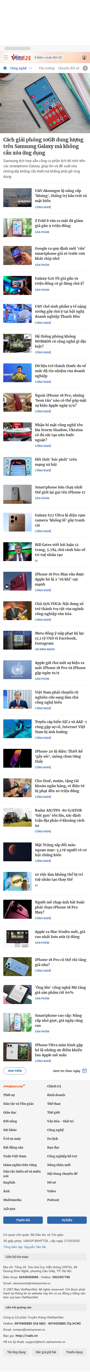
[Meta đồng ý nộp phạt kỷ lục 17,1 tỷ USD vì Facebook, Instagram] (17, 640)
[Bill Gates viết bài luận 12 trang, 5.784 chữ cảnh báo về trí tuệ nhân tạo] (17, 551)
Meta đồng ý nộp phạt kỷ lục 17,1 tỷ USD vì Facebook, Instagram (59, 638)
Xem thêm (15, 1070)
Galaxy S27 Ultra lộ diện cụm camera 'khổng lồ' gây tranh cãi (60, 520)
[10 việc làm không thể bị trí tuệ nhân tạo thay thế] (17, 881)
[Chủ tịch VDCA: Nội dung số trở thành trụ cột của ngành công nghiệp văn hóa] (17, 610)
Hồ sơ (51, 1182)
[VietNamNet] (5, 68)
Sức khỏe (10, 1130)
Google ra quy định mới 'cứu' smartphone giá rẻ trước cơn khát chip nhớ (60, 253)
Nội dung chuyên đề (62, 1174)
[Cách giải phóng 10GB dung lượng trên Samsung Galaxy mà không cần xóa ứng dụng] (45, 103)
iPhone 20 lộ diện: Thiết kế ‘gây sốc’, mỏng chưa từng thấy (59, 756)
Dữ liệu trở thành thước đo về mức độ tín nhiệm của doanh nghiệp (60, 371)
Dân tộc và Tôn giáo (18, 1104)
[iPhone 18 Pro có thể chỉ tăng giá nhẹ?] (17, 966)
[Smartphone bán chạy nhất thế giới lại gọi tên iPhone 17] (17, 494)
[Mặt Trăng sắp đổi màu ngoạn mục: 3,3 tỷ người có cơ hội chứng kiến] (17, 851)
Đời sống (10, 1121)
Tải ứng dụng (16, 1352)
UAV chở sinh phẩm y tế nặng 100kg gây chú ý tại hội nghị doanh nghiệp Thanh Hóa (60, 311)
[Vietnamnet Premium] (14, 1088)
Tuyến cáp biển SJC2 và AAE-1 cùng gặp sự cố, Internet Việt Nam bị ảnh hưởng (61, 727)
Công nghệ (18, 68)
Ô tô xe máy (12, 1139)
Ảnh (6, 1191)
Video (51, 1191)
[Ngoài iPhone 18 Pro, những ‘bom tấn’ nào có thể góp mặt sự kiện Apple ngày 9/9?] (17, 402)
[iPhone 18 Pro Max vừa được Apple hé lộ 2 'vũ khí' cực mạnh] (17, 581)
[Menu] (6, 57)
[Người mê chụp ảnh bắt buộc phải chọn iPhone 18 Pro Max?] (17, 909)
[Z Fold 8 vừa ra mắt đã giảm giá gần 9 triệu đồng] (17, 227)
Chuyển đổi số (68, 68)
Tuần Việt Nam (14, 1156)
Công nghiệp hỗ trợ (62, 1156)
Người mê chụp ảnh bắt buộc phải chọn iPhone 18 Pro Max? (60, 907)
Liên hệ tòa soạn (16, 1257)
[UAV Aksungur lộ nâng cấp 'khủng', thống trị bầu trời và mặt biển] (17, 197)
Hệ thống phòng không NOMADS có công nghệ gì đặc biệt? (60, 341)
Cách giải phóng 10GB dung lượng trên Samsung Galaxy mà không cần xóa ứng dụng (43, 146)
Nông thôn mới (59, 1165)
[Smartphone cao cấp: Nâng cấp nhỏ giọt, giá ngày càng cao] (17, 1022)
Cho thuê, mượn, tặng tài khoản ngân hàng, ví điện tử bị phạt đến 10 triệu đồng (59, 786)
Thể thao (54, 1104)
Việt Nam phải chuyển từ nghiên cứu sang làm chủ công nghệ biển (56, 697)
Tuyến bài (23, 1220)
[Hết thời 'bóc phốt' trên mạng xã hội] (17, 466)
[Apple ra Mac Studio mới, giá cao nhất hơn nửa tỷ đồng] (17, 938)
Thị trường (47, 68)
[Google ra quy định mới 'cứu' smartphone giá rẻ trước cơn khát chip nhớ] (17, 255)
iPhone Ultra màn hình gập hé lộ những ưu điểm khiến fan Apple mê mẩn (59, 1050)
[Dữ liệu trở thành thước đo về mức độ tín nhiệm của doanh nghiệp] (17, 372)
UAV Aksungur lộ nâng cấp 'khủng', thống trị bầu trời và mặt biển (61, 195)
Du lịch (52, 1139)
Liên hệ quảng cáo (18, 1307)
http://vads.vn (27, 1336)
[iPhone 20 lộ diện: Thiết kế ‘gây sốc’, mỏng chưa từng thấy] (17, 758)
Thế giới (53, 1112)
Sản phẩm (42, 232)
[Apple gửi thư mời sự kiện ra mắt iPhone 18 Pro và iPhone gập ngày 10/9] (17, 669)
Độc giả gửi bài (46, 1352)
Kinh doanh (56, 1095)
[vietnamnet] (20, 59)
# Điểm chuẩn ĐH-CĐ (48, 57)
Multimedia (12, 1200)
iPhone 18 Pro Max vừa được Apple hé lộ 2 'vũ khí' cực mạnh (59, 579)
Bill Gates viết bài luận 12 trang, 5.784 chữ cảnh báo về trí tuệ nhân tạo (60, 549)
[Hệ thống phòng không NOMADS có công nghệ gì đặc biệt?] (17, 343)
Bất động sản (13, 1147)
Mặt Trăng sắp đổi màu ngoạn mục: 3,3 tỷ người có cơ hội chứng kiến (61, 850)
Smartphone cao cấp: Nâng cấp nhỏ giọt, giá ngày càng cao (59, 1020)
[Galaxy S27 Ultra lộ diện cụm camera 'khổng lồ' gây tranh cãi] (17, 522)
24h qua (9, 1209)
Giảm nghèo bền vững (20, 1165)
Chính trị (54, 1086)
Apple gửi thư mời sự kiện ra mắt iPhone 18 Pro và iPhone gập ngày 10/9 (60, 668)
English (9, 1182)
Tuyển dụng (74, 1352)
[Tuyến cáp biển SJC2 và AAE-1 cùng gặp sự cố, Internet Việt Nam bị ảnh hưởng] (17, 728)
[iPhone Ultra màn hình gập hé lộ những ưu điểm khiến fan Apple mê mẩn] (17, 1052)
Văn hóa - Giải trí (60, 1121)
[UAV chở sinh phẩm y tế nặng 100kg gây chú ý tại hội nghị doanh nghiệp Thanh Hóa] (17, 313)
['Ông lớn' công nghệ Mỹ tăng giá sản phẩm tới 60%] (17, 994)
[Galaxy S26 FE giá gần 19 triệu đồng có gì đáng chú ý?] (17, 285)
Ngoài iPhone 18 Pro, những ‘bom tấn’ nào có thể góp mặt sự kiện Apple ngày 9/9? (61, 400)
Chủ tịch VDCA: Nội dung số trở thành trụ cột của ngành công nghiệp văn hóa (59, 608)
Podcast (53, 1200)
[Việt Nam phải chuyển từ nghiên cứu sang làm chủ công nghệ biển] (17, 699)
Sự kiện (67, 1220)
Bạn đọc (53, 1147)
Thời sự (9, 1095)
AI (36, 560)
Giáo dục (9, 1112)
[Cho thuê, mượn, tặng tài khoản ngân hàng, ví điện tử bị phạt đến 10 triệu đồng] (17, 787)
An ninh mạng (45, 649)
